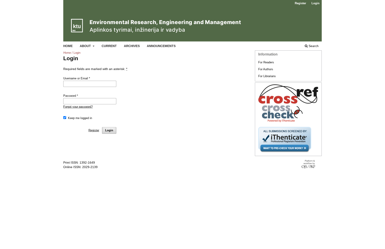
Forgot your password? (78, 106)
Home (68, 46)
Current (109, 46)
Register (300, 3)
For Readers (266, 62)
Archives (132, 46)
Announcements (161, 46)
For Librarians (267, 76)
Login (315, 3)
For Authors (265, 69)
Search (313, 46)
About (86, 46)
